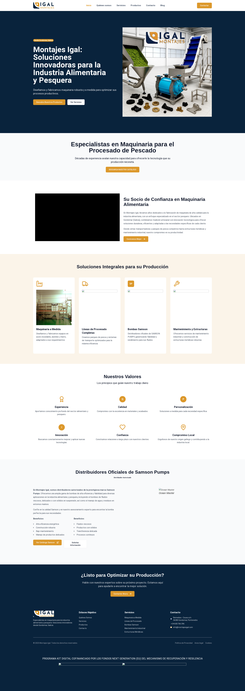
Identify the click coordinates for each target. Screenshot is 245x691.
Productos (136, 5)
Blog (162, 5)
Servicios (121, 5)
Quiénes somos (103, 5)
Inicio (88, 5)
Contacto (150, 5)
